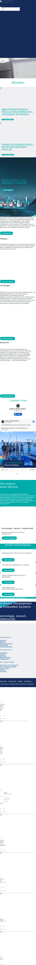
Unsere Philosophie (1, 706)
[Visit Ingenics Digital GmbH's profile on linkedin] (18, 406)
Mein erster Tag (1, 752)
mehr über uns (6, 233)
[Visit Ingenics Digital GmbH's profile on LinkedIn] (2, 421)
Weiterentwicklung (6, 643)
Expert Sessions (5, 657)
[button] (1, 445)
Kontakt (2, 670)
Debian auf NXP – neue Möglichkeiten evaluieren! (14, 181)
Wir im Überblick (1, 705)
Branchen (3, 656)
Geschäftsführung (1, 708)
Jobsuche (3, 640)
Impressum (3, 681)
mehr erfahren (8, 119)
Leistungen (3, 653)
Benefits (2, 642)
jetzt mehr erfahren (7, 281)
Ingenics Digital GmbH (17, 409)
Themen (2, 654)
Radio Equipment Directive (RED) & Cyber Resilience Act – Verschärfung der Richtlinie (18, 111)
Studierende (4, 645)
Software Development (2, 919)
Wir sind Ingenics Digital (8, 666)
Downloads (4, 887)
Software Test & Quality (2, 845)
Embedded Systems (1, 841)
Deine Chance (1, 747)
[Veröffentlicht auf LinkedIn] (34, 422)
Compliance (28, 681)
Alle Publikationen (1, 957)
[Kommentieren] (6, 469)
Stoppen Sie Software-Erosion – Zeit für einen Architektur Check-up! (18, 146)
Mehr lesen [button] (4, 429)
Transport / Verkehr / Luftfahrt (2, 878)
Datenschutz (12, 681)
